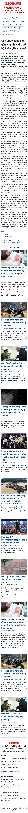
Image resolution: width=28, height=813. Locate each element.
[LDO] (14, 258)
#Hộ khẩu (7, 234)
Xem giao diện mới (8, 34)
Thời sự (4, 24)
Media (18, 18)
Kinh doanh (13, 21)
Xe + (18, 31)
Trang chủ (5, 18)
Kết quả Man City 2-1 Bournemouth (11, 548)
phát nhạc (20, 467)
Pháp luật (21, 21)
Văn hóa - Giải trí (7, 28)
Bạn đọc (11, 24)
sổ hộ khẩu (15, 294)
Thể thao (5, 21)
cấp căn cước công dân (15, 333)
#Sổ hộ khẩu (8, 236)
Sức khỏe (5, 31)
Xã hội (12, 18)
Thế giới (12, 31)
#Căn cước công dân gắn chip (13, 242)
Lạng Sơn (4, 507)
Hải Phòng (4, 588)
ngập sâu (21, 511)
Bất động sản (18, 28)
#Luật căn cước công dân (11, 240)
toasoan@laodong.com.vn (13, 771)
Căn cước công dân (7, 377)
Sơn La (3, 331)
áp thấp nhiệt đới (12, 421)
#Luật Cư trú (8, 238)
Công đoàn (19, 24)
